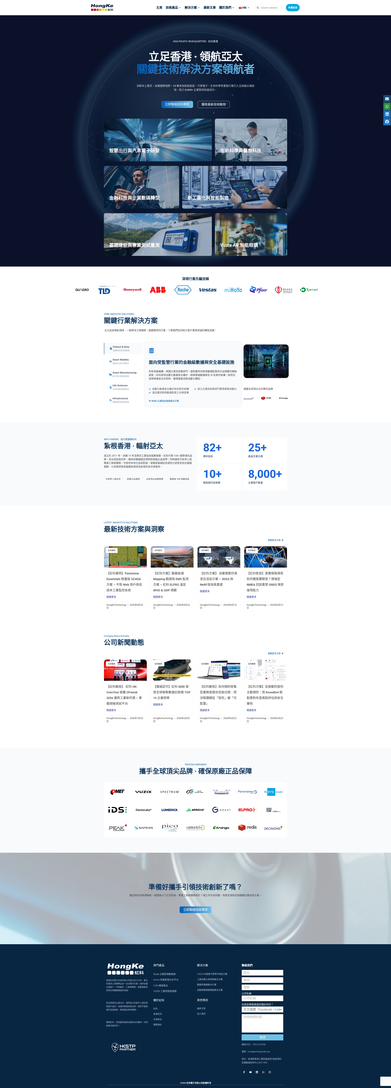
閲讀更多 (111, 597)
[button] (113, 479)
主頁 (159, 7)
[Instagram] (269, 1072)
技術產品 (172, 7)
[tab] (123, 348)
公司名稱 (246, 993)
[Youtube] (250, 1072)
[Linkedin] (256, 1072)
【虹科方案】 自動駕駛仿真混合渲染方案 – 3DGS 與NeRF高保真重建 (218, 579)
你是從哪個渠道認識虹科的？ (257, 1004)
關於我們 (225, 7)
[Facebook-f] (244, 1072)
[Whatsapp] (263, 1072)
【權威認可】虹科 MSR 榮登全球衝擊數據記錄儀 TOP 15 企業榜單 (171, 692)
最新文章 (210, 7)
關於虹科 (158, 1000)
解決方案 (191, 7)
